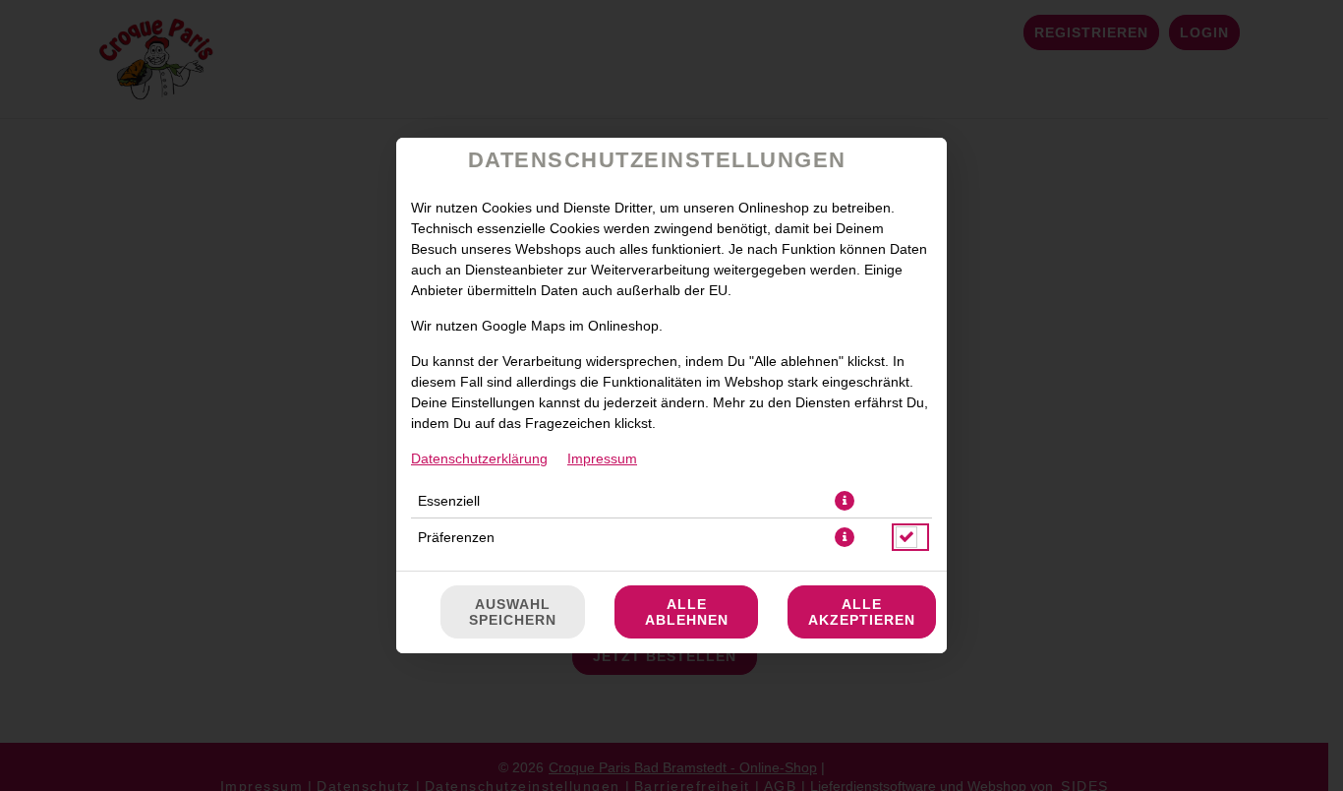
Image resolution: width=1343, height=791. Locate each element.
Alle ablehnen (687, 612)
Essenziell (449, 501)
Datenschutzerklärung (479, 458)
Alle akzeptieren (861, 612)
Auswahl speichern (512, 612)
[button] (844, 501)
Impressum (602, 458)
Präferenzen (456, 537)
